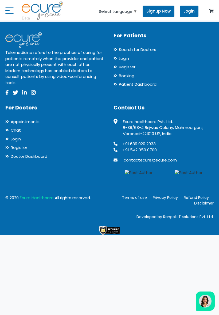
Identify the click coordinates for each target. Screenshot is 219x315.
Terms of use (134, 197)
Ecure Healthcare (37, 197)
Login (189, 11)
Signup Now (158, 11)
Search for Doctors (137, 49)
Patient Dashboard (138, 84)
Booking (126, 75)
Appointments (25, 121)
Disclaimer (204, 203)
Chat (16, 130)
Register (127, 67)
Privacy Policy (165, 197)
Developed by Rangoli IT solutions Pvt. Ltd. (175, 216)
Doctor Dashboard (29, 156)
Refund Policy (196, 197)
